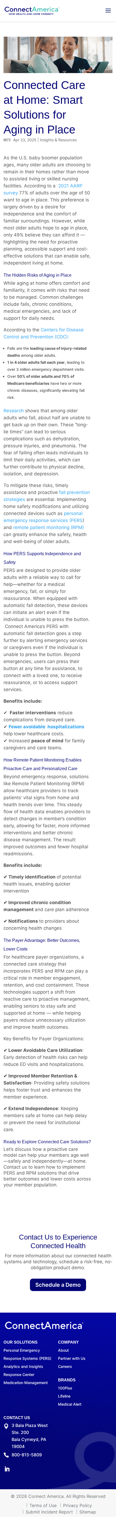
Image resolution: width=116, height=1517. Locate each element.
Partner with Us (72, 1358)
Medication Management (26, 1382)
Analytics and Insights (23, 1366)
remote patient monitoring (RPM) (48, 527)
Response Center (19, 1374)
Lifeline (64, 1396)
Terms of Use (43, 1505)
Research (14, 410)
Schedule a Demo (58, 1285)
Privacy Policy (77, 1505)
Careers (65, 1366)
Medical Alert (69, 1404)
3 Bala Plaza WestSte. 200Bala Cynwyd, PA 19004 (30, 1436)
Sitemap (87, 1512)
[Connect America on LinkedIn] (7, 1469)
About (63, 1350)
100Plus (65, 1388)
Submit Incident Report (49, 1512)
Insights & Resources (58, 140)
